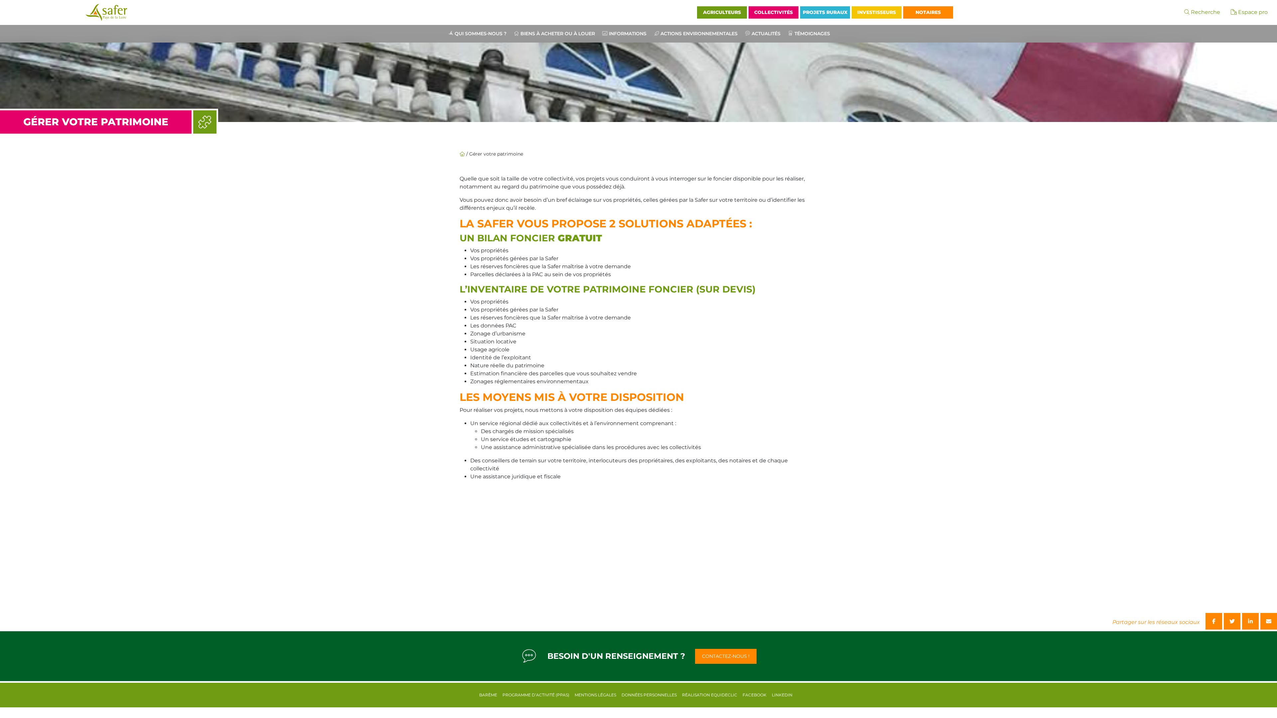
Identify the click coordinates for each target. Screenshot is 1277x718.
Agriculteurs (722, 12)
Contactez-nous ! (726, 656)
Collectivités (773, 12)
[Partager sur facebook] (1214, 621)
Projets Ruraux (825, 12)
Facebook (755, 694)
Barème (488, 694)
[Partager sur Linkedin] (1250, 621)
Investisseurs (876, 12)
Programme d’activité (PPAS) (535, 694)
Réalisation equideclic (709, 694)
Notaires (928, 12)
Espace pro (1252, 12)
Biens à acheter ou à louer (557, 34)
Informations (627, 34)
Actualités (766, 34)
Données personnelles (649, 694)
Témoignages (812, 34)
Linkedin (782, 694)
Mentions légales (595, 694)
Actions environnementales (699, 34)
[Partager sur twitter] (1232, 621)
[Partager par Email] (1268, 621)
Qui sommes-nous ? (480, 34)
